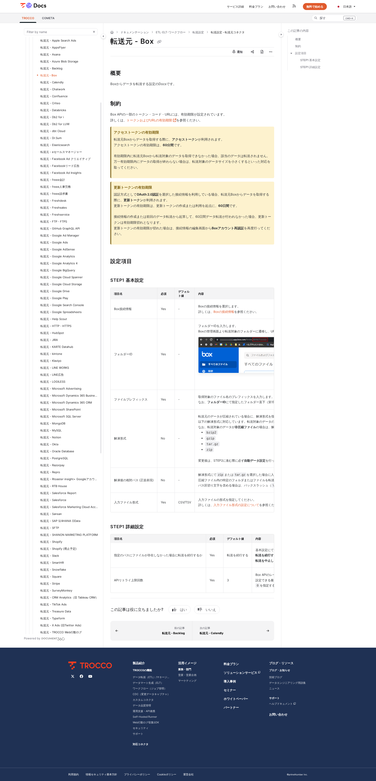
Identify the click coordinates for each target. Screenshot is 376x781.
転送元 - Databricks (53, 110)
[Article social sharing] (252, 51)
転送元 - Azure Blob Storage (59, 61)
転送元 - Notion (50, 437)
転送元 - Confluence (54, 96)
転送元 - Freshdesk (53, 200)
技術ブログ (275, 677)
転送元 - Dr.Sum (51, 138)
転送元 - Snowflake (53, 569)
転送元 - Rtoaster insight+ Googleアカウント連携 (69, 479)
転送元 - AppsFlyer (53, 47)
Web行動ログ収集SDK (146, 722)
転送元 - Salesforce (53, 500)
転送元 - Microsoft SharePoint (60, 409)
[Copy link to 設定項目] (139, 261)
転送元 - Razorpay (52, 465)
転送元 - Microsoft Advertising (60, 388)
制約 (298, 46)
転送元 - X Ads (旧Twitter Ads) (60, 625)
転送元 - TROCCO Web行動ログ (61, 632)
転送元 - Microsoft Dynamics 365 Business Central (69, 395)
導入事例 (230, 681)
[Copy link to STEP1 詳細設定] (150, 526)
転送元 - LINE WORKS (54, 367)
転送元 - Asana (50, 54)
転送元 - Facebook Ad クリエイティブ (65, 159)
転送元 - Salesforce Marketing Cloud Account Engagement (69, 507)
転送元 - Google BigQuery (57, 270)
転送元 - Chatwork (52, 89)
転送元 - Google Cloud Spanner (61, 277)
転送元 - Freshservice (55, 214)
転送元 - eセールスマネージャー (61, 152)
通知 (239, 52)
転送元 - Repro (50, 472)
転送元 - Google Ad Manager (59, 235)
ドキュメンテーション (135, 32)
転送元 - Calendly (52, 82)
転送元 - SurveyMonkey (56, 590)
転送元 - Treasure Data (55, 611)
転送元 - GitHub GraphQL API (60, 228)
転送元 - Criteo (50, 103)
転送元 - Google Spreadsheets (61, 312)
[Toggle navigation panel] (103, 36)
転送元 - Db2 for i (52, 117)
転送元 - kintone (51, 353)
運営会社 (188, 774)
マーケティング (187, 680)
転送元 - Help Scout (53, 319)
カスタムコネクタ (143, 699)
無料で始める (314, 6)
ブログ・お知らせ (279, 670)
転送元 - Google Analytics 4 (58, 263)
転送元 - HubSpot (52, 333)
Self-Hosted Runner (145, 716)
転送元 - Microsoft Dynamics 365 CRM (66, 402)
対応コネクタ (140, 744)
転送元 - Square (51, 576)
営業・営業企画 (187, 675)
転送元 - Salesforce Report (58, 493)
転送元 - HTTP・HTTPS (55, 326)
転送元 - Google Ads (54, 242)
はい (183, 609)
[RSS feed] (294, 6)
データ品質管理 (142, 705)
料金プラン (231, 664)
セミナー (230, 690)
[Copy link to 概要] (128, 73)
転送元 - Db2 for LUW (54, 124)
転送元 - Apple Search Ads (58, 40)
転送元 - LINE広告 (52, 374)
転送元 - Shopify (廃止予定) (58, 548)
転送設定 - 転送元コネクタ (228, 32)
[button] (28, 18)
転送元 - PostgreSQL (54, 458)
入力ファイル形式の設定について (236, 505)
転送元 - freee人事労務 (55, 186)
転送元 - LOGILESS (52, 381)
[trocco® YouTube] (90, 676)
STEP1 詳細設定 (310, 67)
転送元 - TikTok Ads (53, 604)
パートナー (231, 707)
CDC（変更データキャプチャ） (151, 694)
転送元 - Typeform (52, 618)
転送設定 (198, 32)
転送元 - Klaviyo (50, 360)
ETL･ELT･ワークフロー (171, 32)
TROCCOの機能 (142, 670)
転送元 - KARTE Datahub (56, 347)
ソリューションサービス (240, 672)
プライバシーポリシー (137, 774)
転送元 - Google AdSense (57, 249)
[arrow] (291, 53)
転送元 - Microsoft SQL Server (60, 416)
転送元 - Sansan (51, 514)
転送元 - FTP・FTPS (53, 221)
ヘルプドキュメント (281, 703)
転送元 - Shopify (51, 541)
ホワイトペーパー (236, 699)
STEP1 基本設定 (310, 60)
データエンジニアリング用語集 (287, 682)
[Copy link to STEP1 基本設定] (150, 280)
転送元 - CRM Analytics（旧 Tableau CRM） (69, 597)
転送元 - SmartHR (52, 562)
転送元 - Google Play (54, 298)
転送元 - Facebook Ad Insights (60, 172)
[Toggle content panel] (281, 34)
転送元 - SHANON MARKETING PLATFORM (69, 534)
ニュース (274, 688)
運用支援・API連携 (144, 711)
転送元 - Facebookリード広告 (59, 166)
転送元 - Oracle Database (57, 451)
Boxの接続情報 (223, 311)
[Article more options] (270, 51)
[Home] (33, 5)
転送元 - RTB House (53, 486)
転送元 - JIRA (49, 340)
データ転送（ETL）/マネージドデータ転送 (152, 677)
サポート (138, 733)
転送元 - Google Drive (55, 291)
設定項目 (300, 53)
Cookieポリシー (166, 774)
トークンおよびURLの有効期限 (151, 120)
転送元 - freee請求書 (54, 193)
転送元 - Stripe (50, 583)
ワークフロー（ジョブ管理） (150, 688)
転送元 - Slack (49, 555)
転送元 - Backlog (51, 68)
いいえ (211, 609)
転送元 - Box (48, 75)
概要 (298, 39)
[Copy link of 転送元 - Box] (159, 41)
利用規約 (73, 774)
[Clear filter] (94, 31)
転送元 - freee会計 (52, 179)
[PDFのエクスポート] (261, 51)
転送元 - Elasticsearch (55, 145)
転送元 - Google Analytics (57, 256)
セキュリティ (140, 728)
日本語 (347, 6)
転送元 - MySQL (51, 430)
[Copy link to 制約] (128, 104)
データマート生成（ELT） (148, 682)
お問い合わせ (278, 714)
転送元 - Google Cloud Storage (61, 284)
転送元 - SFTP (49, 528)
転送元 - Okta (49, 444)
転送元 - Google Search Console (62, 305)
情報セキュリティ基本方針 (101, 774)
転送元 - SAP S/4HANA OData (60, 521)
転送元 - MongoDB (52, 423)
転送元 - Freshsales (53, 207)
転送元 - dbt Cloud (52, 131)
